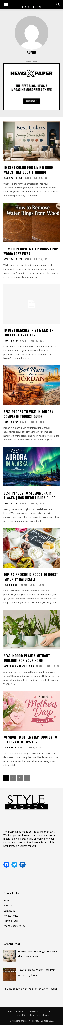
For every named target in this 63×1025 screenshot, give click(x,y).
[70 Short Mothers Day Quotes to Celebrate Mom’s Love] (31, 711)
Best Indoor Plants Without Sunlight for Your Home (26, 658)
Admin (28, 177)
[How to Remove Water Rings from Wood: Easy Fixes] (31, 222)
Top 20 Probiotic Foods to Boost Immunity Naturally (30, 577)
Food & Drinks (11, 585)
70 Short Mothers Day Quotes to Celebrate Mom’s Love (30, 739)
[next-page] (27, 778)
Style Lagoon (33, 842)
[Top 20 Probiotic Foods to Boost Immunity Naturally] (31, 548)
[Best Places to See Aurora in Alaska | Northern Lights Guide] (31, 466)
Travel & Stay (10, 341)
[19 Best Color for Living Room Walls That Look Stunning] (31, 141)
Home (6, 900)
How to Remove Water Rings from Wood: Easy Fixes (30, 251)
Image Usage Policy (14, 925)
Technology (9, 748)
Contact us (9, 910)
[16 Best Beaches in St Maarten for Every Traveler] (31, 304)
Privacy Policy (10, 915)
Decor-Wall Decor (13, 178)
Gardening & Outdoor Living (18, 666)
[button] (5, 4)
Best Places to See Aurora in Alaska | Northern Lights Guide (29, 495)
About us (8, 905)
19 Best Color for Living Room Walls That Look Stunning (28, 170)
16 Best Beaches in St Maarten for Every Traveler (28, 333)
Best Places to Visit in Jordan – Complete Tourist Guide (30, 414)
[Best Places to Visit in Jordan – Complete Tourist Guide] (31, 385)
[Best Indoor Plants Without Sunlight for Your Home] (31, 629)
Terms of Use (10, 920)
